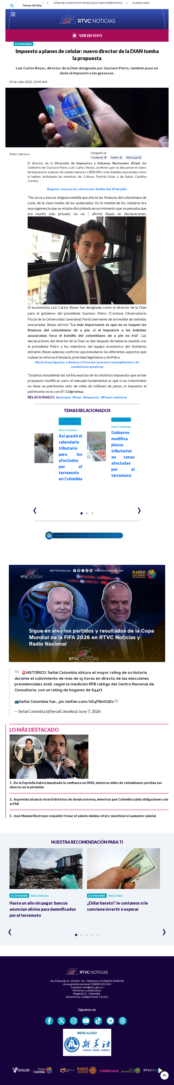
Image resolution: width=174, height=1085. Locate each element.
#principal (63, 397)
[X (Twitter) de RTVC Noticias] (61, 1021)
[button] (81, 513)
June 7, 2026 (89, 711)
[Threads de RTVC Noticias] (122, 1021)
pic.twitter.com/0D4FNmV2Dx (86, 701)
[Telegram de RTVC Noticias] (110, 1021)
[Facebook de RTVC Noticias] (49, 1021)
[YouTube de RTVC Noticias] (86, 1021)
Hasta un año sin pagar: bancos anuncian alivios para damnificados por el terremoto (43, 909)
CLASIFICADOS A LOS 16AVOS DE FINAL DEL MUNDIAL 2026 (90, 3)
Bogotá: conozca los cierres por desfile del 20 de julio (87, 189)
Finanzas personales (70, 421)
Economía (23, 44)
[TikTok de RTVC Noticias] (98, 1021)
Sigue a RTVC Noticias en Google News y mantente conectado (88, 535)
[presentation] (34, 508)
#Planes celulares (114, 397)
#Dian (76, 397)
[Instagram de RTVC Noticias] (74, 1021)
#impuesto (91, 397)
